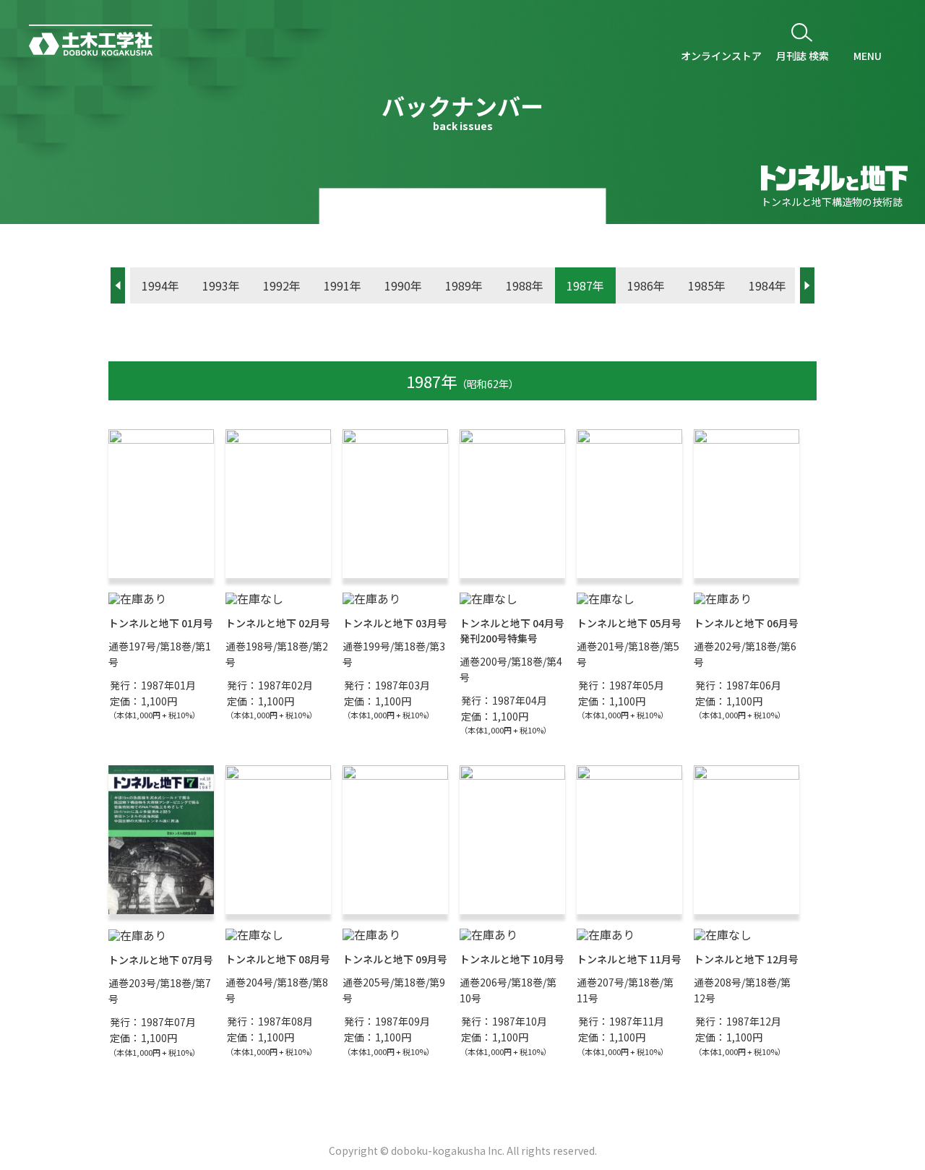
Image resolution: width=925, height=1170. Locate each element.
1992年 (282, 285)
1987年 (585, 285)
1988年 (524, 285)
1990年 (403, 285)
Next (807, 285)
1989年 (464, 285)
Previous (118, 285)
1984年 (767, 285)
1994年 (160, 285)
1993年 (221, 285)
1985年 (707, 285)
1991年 (342, 285)
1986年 (646, 285)
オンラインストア (721, 55)
